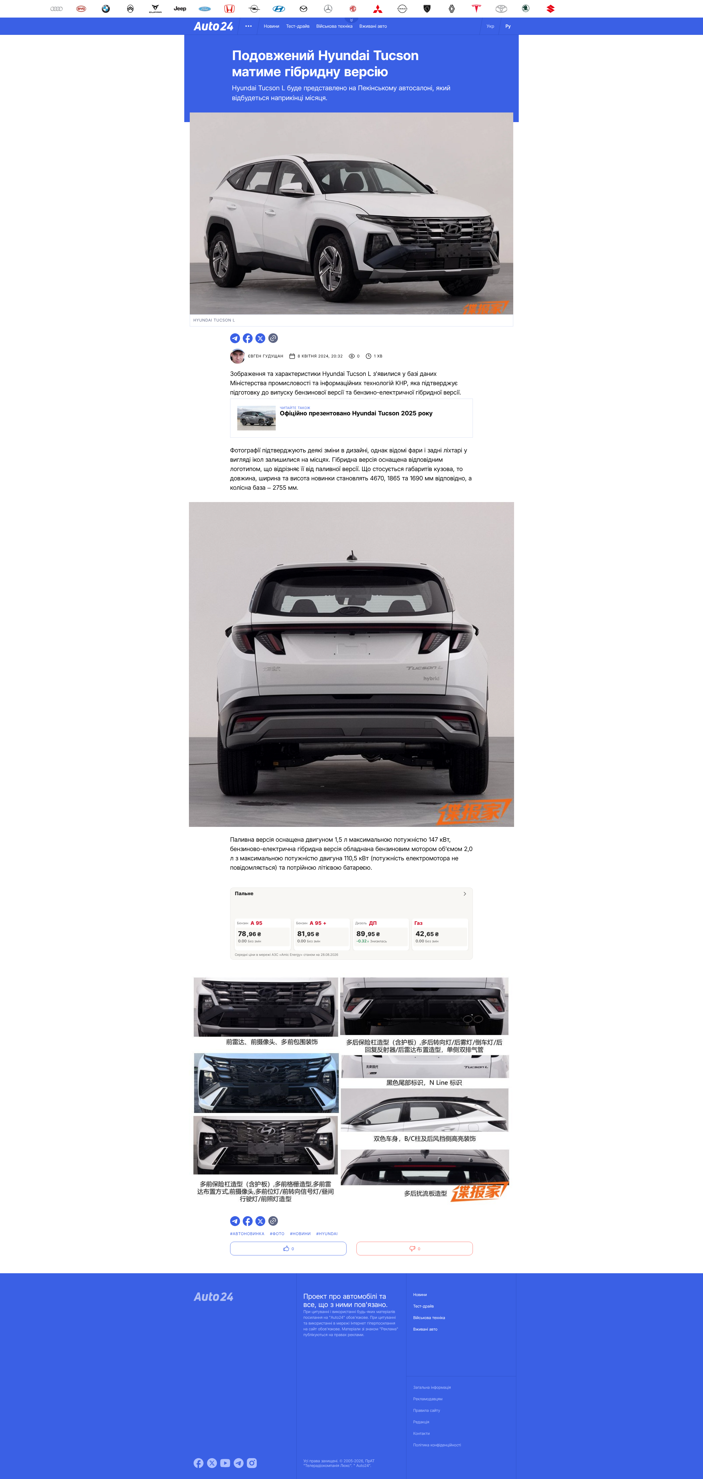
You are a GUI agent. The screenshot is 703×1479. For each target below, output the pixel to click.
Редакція (421, 1422)
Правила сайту (426, 1410)
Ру (508, 26)
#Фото (277, 1234)
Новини (271, 26)
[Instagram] (252, 1463)
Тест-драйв (297, 26)
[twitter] (260, 338)
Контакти (421, 1433)
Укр (490, 26)
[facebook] (248, 338)
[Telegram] (239, 1463)
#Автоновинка (247, 1234)
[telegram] (235, 338)
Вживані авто (373, 26)
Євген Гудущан (265, 356)
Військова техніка (334, 26)
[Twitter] (212, 1463)
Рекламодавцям (428, 1399)
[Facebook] (198, 1463)
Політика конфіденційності (437, 1445)
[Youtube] (225, 1463)
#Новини (300, 1234)
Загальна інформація (432, 1387)
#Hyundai (327, 1234)
